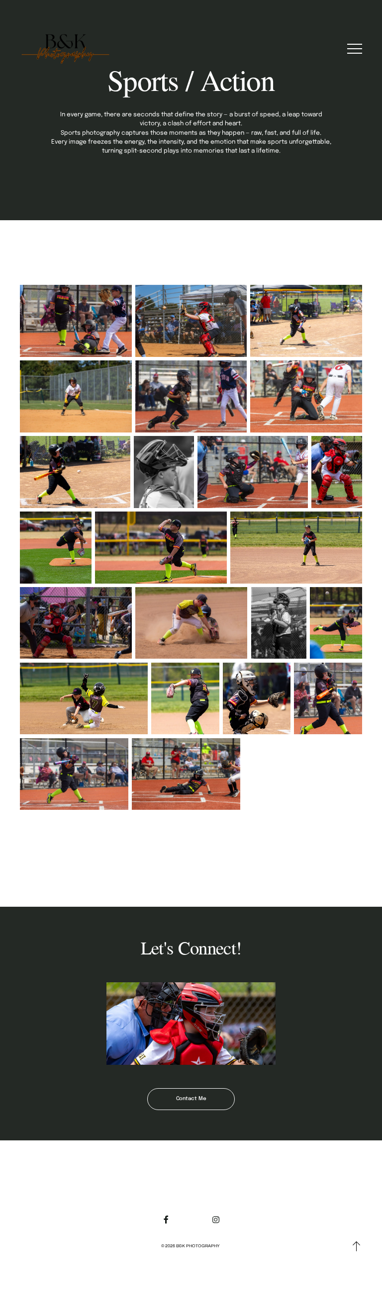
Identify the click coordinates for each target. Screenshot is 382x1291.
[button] (354, 49)
